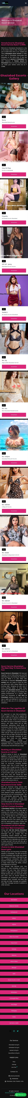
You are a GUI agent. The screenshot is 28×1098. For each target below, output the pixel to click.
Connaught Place (14, 998)
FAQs (14, 1061)
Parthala (14, 949)
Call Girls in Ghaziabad (14, 721)
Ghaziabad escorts (7, 819)
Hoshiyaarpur (14, 930)
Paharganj (14, 1010)
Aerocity (14, 986)
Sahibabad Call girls (14, 1047)
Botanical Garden (14, 906)
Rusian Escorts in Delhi (14, 980)
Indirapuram (14, 912)
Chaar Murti (14, 943)
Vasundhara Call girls (14, 1053)
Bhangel (14, 967)
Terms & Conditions (10, 1092)
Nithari (14, 918)
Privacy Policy (19, 1092)
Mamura (14, 955)
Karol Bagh (14, 1004)
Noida (14, 1017)
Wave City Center (14, 936)
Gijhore (14, 924)
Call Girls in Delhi (14, 1023)
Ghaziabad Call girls (14, 1044)
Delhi (14, 973)
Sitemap (14, 1064)
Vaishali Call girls (14, 1050)
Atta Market (14, 899)
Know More (14, 126)
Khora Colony (14, 961)
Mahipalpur (14, 992)
